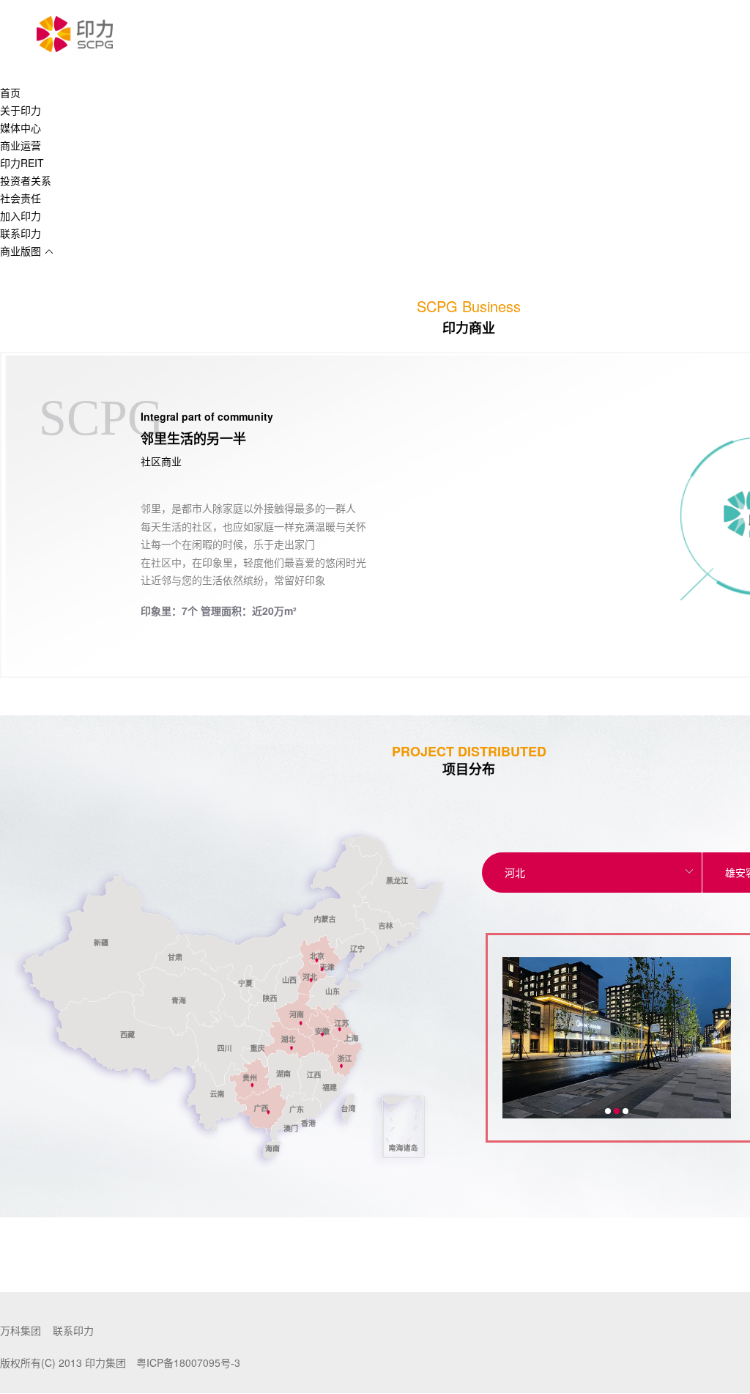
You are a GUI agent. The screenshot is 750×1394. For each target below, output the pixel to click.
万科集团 (20, 1330)
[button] (608, 1111)
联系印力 (73, 1330)
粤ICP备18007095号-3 (188, 1362)
